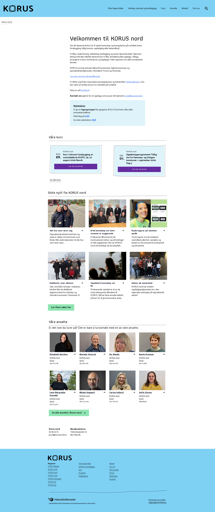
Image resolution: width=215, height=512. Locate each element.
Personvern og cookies (157, 500)
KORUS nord (55, 358)
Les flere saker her (61, 307)
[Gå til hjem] (18, 8)
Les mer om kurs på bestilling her (85, 76)
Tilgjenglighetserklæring (157, 502)
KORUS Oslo (52, 475)
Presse (111, 473)
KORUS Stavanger (54, 478)
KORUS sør (52, 481)
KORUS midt (52, 469)
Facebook (85, 90)
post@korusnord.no (134, 96)
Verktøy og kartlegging (87, 466)
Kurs (80, 469)
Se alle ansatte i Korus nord (67, 413)
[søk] (206, 8)
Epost (52, 360)
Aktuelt (111, 463)
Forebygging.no (133, 82)
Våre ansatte (114, 469)
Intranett (112, 479)
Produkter (82, 473)
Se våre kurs (55, 180)
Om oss (112, 466)
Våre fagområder (85, 463)
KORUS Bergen (53, 466)
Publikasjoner (83, 476)
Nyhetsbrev (113, 476)
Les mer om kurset (75, 166)
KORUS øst (52, 485)
